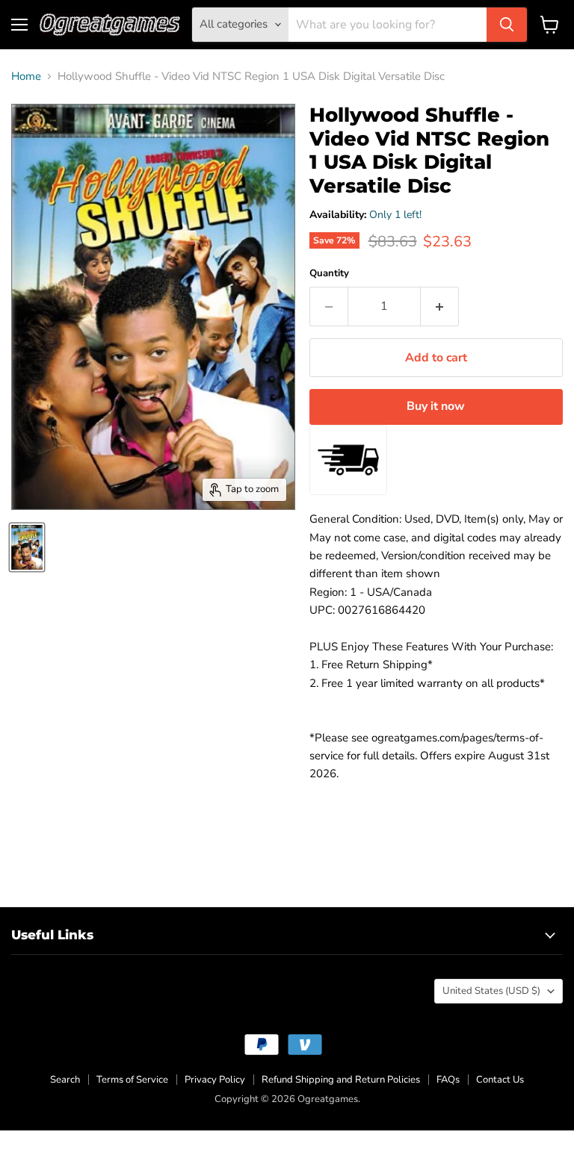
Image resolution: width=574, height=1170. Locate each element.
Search (65, 1079)
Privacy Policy (215, 1079)
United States (491, 991)
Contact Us (500, 1079)
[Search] (507, 24)
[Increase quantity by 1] (440, 306)
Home (26, 76)
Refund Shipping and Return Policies (341, 1079)
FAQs (448, 1079)
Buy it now (436, 406)
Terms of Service (132, 1079)
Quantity (329, 273)
